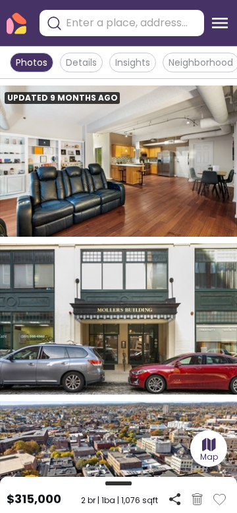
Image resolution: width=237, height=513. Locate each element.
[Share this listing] (175, 499)
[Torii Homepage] (16, 23)
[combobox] (132, 23)
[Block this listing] (197, 499)
